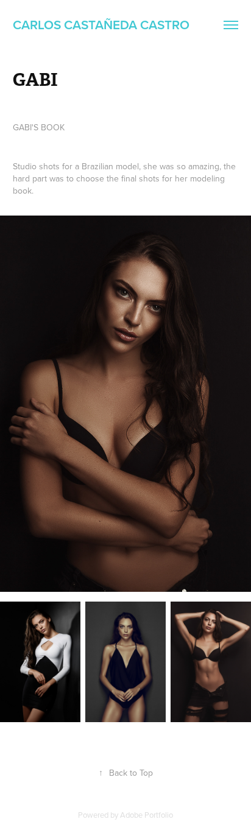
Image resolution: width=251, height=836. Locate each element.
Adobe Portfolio (146, 814)
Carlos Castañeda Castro (101, 24)
